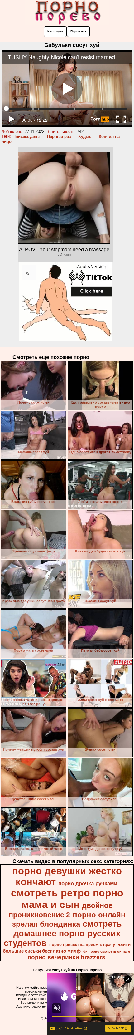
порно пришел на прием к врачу (82, 944)
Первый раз (59, 136)
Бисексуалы (27, 136)
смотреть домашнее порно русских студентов (63, 933)
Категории (55, 31)
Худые (84, 136)
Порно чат (78, 31)
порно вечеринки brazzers (66, 957)
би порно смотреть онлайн (106, 951)
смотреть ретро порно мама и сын (67, 898)
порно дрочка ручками (87, 883)
